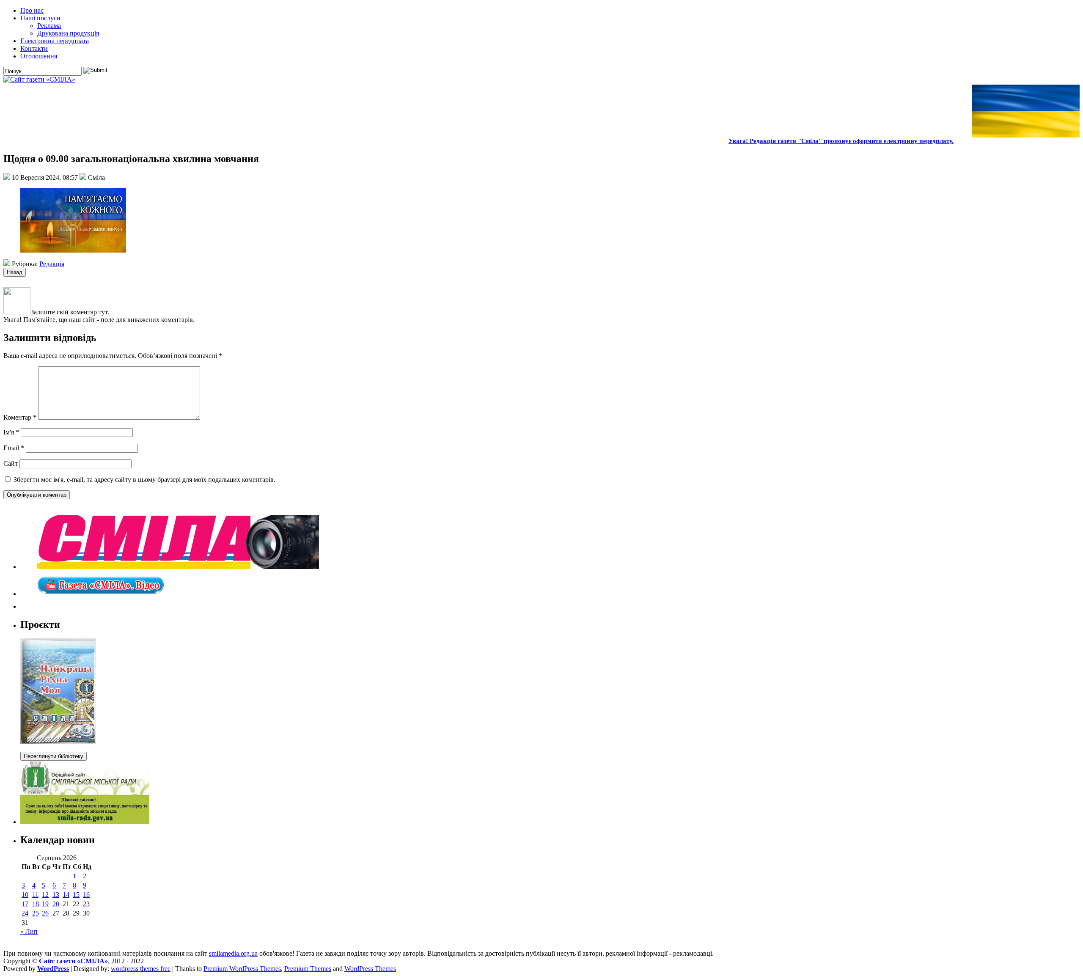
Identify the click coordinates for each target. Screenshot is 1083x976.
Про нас (32, 10)
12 (45, 894)
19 (45, 903)
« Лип (29, 931)
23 (86, 903)
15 (76, 894)
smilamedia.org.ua (233, 953)
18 (35, 903)
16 (86, 894)
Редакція (51, 263)
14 (66, 894)
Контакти (34, 48)
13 (55, 894)
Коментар (19, 417)
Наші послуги (40, 18)
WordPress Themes (370, 968)
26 (45, 913)
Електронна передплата (54, 40)
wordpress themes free (140, 968)
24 (25, 913)
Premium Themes (307, 968)
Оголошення (38, 56)
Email (13, 447)
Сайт (10, 463)
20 (55, 903)
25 (35, 913)
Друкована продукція (68, 33)
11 (35, 894)
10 (25, 894)
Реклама (49, 25)
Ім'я (11, 432)
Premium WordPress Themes (242, 968)
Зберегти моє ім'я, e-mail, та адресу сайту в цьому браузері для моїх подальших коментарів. (144, 479)
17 (25, 903)
